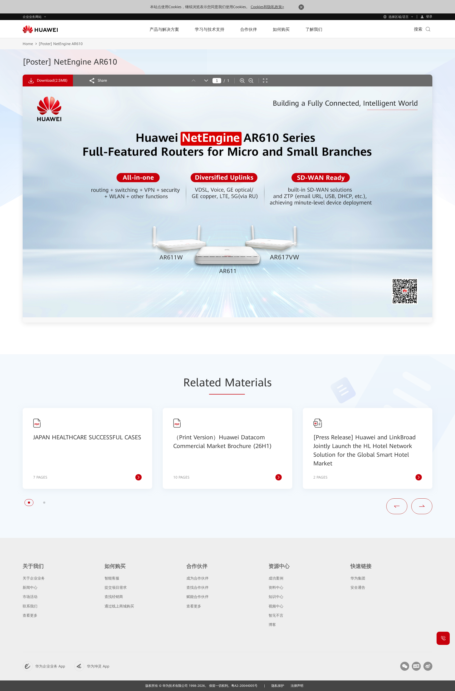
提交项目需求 (116, 587)
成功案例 (276, 578)
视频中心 (276, 606)
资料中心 (276, 587)
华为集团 (357, 578)
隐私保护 (277, 686)
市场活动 (30, 597)
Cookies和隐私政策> (267, 7)
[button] (29, 503)
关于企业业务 (34, 578)
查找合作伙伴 (197, 587)
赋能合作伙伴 (197, 597)
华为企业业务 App (50, 666)
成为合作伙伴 (197, 578)
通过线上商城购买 (119, 606)
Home (28, 44)
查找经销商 (114, 597)
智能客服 (112, 578)
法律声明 (297, 686)
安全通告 (357, 587)
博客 (272, 624)
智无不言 (276, 615)
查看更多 (30, 615)
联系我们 (30, 606)
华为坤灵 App (98, 666)
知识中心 (276, 597)
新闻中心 (30, 587)
